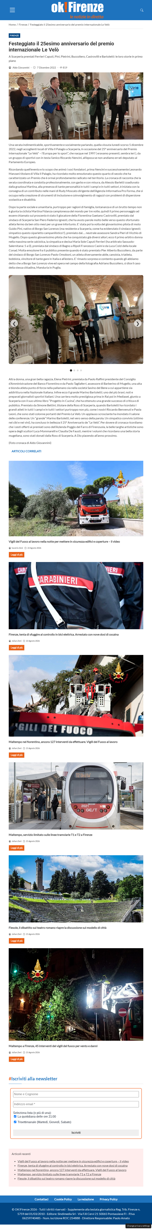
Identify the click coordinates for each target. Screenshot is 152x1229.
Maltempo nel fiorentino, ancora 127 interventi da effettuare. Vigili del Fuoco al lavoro (63, 741)
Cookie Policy (63, 1199)
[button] (141, 10)
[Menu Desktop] (12, 10)
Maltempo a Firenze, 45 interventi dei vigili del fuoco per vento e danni (53, 1046)
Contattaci (41, 1199)
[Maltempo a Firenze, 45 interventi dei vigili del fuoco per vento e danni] (76, 994)
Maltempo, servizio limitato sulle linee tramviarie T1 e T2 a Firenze (50, 834)
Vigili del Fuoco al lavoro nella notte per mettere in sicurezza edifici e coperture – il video (64, 541)
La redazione (86, 1199)
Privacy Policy (109, 1199)
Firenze (14, 35)
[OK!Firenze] (77, 9)
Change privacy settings (138, 1225)
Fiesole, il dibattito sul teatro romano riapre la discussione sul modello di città (57, 927)
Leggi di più (17, 554)
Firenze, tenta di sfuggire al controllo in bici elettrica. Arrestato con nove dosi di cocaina (64, 634)
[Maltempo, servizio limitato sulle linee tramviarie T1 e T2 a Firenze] (76, 796)
